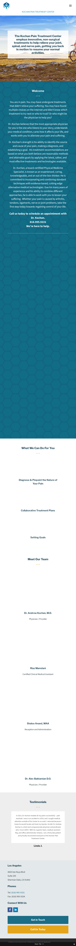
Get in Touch (38, 919)
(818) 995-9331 (18, 892)
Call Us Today (38, 929)
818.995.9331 (38, 222)
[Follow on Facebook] (10, 909)
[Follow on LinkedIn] (15, 909)
